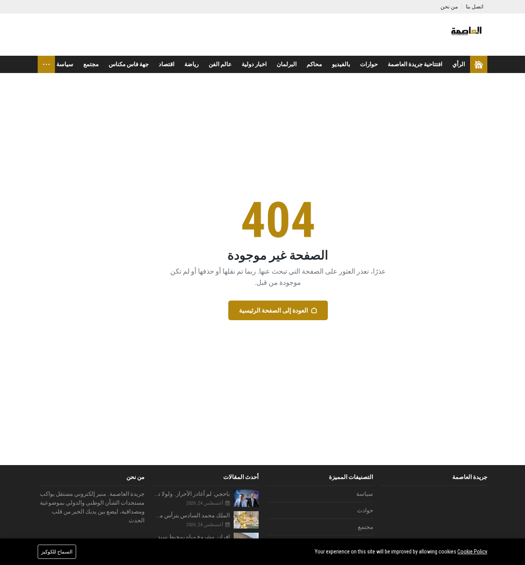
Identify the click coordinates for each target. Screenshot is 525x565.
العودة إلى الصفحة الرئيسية (273, 310)
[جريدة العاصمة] (465, 34)
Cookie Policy (472, 551)
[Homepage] (478, 64)
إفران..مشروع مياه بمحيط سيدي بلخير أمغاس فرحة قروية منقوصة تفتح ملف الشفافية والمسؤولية (191, 536)
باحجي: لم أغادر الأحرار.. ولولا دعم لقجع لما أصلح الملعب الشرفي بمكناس (191, 493)
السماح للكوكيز (57, 552)
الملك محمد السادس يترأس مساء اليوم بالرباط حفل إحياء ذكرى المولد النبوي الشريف (191, 515)
